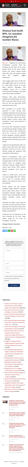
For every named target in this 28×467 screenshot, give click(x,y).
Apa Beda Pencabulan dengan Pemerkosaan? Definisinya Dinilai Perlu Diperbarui (14, 364)
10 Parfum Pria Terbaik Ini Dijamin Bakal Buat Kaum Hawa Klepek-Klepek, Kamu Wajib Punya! (14, 306)
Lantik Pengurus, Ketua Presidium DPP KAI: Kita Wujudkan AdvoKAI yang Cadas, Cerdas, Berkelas (17, 414)
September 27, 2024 (15, 407)
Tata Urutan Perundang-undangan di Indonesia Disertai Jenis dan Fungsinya (15, 374)
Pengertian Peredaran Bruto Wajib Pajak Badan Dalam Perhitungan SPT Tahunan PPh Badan (15, 385)
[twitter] (15, 1)
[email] (11, 1)
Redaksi (12, 409)
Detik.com (5, 63)
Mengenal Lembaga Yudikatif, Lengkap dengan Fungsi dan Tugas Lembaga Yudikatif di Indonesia (14, 343)
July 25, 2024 (13, 452)
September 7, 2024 (15, 439)
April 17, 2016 (7, 43)
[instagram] (17, 1)
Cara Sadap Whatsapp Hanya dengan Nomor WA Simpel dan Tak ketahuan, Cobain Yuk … (15, 322)
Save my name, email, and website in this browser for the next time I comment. (13, 278)
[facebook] (13, 1)
